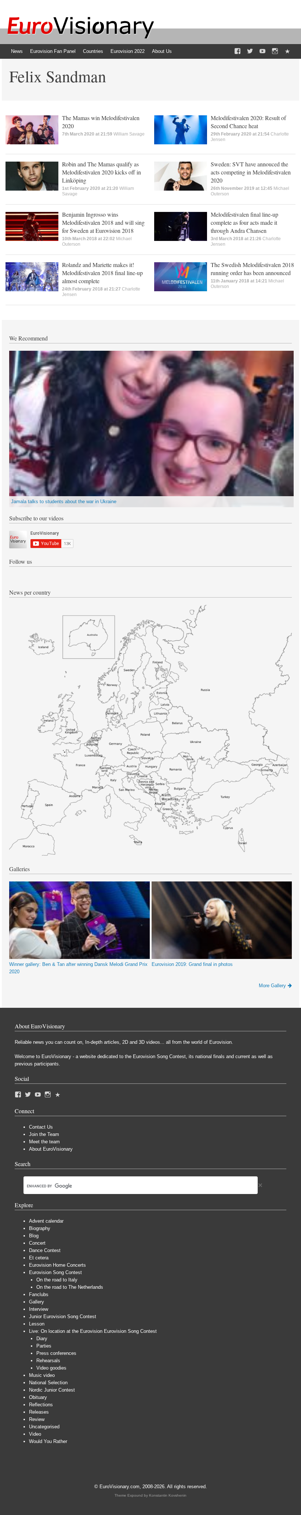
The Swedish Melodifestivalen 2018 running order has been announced (252, 269)
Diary (41, 1338)
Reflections (41, 1404)
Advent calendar (46, 1221)
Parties (43, 1346)
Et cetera (38, 1257)
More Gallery (272, 985)
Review (36, 1419)
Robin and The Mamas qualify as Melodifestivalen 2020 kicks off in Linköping (101, 172)
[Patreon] (287, 51)
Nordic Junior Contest (52, 1390)
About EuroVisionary (51, 1149)
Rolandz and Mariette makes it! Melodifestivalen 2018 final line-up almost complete (102, 273)
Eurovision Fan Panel (53, 51)
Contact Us (41, 1127)
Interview (38, 1309)
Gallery (36, 1302)
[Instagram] (275, 51)
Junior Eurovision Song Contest (62, 1316)
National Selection (48, 1382)
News (17, 51)
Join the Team (44, 1134)
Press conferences (56, 1353)
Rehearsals (48, 1360)
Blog (34, 1235)
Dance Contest (45, 1250)
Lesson (36, 1324)
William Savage (129, 134)
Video (35, 1434)
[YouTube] (262, 51)
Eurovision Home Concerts (57, 1265)
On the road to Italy (56, 1280)
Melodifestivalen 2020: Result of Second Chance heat (248, 122)
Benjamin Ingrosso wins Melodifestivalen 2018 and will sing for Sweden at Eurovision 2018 (103, 222)
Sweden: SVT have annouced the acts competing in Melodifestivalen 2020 (251, 172)
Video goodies (51, 1368)
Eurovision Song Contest (55, 1272)
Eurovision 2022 (127, 51)
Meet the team (44, 1141)
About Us (162, 51)
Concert (37, 1243)
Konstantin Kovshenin (167, 1495)
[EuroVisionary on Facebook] (237, 51)
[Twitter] (250, 51)
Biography (39, 1228)
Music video (42, 1375)
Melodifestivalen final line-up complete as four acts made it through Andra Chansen (244, 222)
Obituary (38, 1397)
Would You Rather (48, 1441)
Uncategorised (44, 1426)
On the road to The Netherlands (69, 1287)
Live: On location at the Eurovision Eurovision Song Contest (93, 1331)
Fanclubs (38, 1294)
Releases (39, 1412)
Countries (93, 51)
